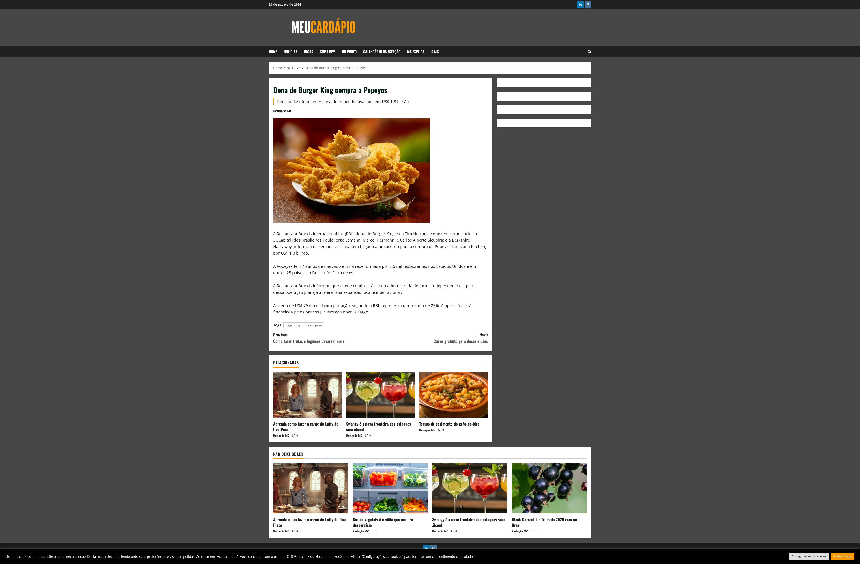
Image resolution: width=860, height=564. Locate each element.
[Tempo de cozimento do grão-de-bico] (453, 395)
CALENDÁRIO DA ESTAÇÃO (381, 51)
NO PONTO (349, 51)
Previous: (308, 338)
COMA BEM (327, 51)
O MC (435, 51)
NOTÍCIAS (290, 51)
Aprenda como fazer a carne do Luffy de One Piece (305, 426)
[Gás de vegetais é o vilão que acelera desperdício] (390, 488)
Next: (461, 338)
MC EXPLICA (416, 51)
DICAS (308, 51)
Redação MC (282, 111)
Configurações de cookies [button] (809, 556)
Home (273, 51)
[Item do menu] (580, 4)
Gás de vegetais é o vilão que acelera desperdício (383, 522)
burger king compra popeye (303, 325)
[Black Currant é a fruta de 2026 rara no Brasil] (549, 488)
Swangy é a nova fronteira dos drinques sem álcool (378, 426)
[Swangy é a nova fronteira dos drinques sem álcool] (380, 395)
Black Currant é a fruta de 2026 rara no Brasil (544, 522)
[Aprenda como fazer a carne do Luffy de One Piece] (307, 395)
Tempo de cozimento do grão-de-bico (449, 424)
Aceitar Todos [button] (843, 556)
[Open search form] (589, 52)
